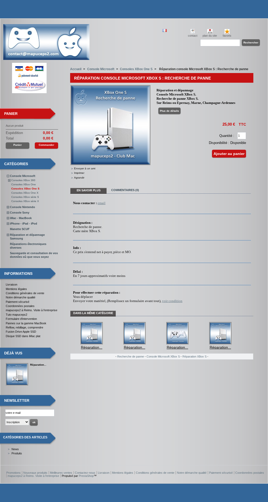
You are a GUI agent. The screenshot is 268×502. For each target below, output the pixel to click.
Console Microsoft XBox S (163, 356)
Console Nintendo (22, 207)
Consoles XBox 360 (23, 180)
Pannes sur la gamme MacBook (26, 323)
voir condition (172, 301)
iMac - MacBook (21, 218)
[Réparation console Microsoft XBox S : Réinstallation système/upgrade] (220, 343)
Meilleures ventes (61, 472)
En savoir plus (88, 190)
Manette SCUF (20, 229)
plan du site (210, 35)
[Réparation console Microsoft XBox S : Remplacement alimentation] (134, 343)
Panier (11, 113)
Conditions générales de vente (25, 293)
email (101, 203)
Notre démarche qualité (20, 297)
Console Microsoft (22, 175)
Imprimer (79, 172)
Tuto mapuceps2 (16, 314)
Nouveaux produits (35, 472)
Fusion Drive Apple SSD (21, 331)
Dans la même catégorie (93, 313)
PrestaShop (86, 475)
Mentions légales (16, 289)
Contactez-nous (85, 472)
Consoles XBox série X (25, 201)
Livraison (11, 284)
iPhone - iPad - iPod (23, 223)
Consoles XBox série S (25, 197)
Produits (17, 453)
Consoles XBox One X (24, 192)
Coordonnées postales (20, 306)
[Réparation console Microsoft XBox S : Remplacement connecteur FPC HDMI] (91, 343)
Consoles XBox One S (25, 188)
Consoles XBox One (23, 184)
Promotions (13, 472)
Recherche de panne (130, 356)
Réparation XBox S (194, 356)
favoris (227, 35)
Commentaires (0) (125, 190)
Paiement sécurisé (17, 301)
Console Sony (19, 212)
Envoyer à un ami (84, 168)
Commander (46, 144)
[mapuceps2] (46, 58)
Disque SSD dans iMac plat (23, 336)
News (15, 449)
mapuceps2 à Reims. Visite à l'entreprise (31, 310)
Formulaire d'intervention (21, 318)
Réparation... (38, 364)
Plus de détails (169, 110)
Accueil (75, 69)
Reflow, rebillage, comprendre (24, 327)
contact (192, 35)
